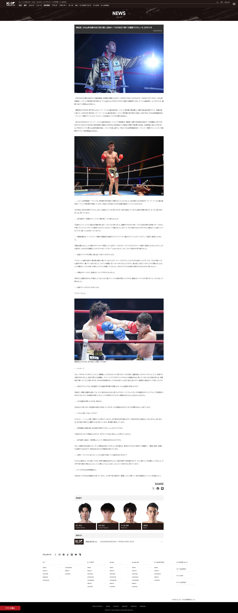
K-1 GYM (96, 5)
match (45, 570)
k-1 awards (181, 569)
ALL (20, 2)
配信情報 (47, 5)
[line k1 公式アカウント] (71, 554)
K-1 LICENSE (105, 5)
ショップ (31, 5)
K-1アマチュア (47, 2)
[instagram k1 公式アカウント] (59, 554)
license (67, 573)
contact (116, 606)
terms (108, 606)
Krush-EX (39, 2)
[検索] (218, 2)
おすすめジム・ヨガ (176, 599)
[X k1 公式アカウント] (55, 554)
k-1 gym (180, 575)
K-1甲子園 (55, 2)
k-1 (182, 562)
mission (142, 606)
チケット (10, 608)
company (134, 606)
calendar (68, 567)
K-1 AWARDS (63, 2)
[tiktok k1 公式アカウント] (67, 554)
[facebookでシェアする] (158, 488)
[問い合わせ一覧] (222, 2)
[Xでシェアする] (153, 488)
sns (76, 5)
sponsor (46, 580)
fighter (45, 573)
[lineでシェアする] (162, 488)
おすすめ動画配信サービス (188, 599)
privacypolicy (98, 606)
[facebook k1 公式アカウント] (63, 554)
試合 (20, 5)
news (44, 567)
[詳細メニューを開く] (234, 4)
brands (45, 577)
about (67, 570)
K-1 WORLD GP (26, 2)
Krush (33, 2)
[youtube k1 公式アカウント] (76, 554)
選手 (25, 5)
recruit (125, 606)
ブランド (54, 5)
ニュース (39, 5)
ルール (71, 5)
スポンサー (63, 5)
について (85, 5)
